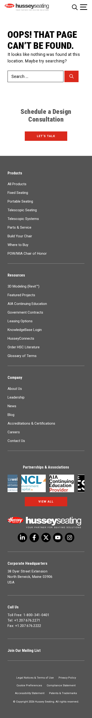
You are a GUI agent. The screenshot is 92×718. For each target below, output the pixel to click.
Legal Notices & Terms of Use (35, 677)
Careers (14, 432)
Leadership (16, 397)
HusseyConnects (21, 338)
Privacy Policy (67, 677)
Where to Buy (18, 245)
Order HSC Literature (24, 347)
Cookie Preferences (29, 685)
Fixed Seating (18, 193)
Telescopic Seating (22, 210)
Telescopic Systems (23, 219)
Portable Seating (20, 201)
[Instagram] (69, 537)
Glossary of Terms (22, 356)
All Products (17, 184)
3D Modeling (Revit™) (23, 286)
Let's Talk (46, 136)
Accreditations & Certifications (31, 423)
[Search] (71, 76)
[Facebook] (34, 537)
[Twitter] (22, 537)
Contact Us (16, 441)
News (12, 406)
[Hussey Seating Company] (32, 7)
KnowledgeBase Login (25, 330)
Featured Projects (21, 295)
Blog (11, 415)
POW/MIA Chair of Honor (27, 253)
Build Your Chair (20, 236)
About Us (15, 389)
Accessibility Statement (29, 693)
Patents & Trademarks (63, 693)
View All (46, 501)
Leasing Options (20, 321)
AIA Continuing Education (27, 304)
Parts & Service (19, 227)
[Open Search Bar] (75, 7)
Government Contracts (25, 312)
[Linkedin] (58, 537)
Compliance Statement (61, 685)
